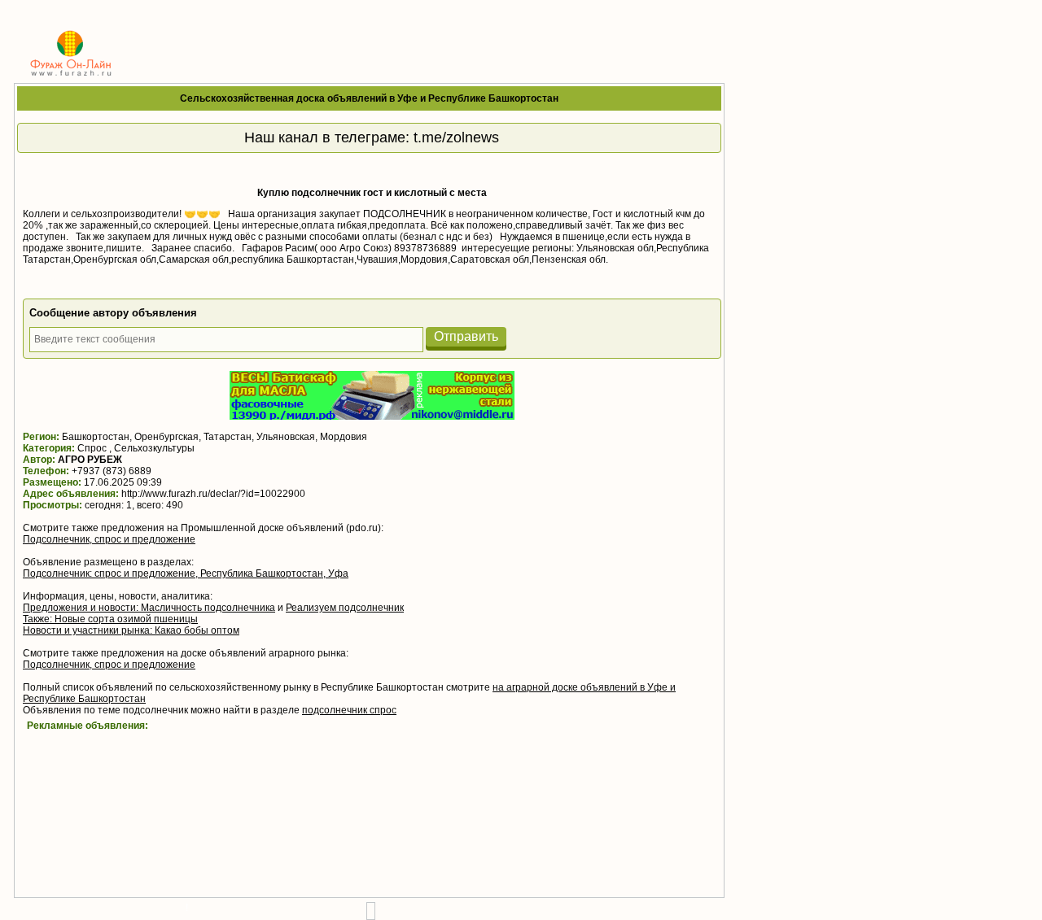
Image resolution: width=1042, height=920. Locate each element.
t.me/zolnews (456, 137)
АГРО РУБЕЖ (90, 459)
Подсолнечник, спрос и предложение (109, 539)
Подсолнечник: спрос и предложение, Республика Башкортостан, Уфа (185, 573)
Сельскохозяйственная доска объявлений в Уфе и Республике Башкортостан (369, 98)
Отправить (466, 336)
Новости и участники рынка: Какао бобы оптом (131, 630)
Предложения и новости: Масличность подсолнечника (149, 607)
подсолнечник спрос (349, 710)
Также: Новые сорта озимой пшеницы (110, 619)
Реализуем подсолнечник (345, 607)
